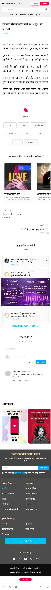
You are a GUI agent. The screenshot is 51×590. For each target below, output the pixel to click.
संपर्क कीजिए (30, 499)
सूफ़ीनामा (29, 524)
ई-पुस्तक (38, 14)
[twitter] (20, 559)
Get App (44, 3)
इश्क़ (23, 125)
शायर (12, 14)
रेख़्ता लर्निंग (30, 529)
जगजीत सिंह (39, 125)
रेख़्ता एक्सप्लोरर (31, 509)
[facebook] (14, 559)
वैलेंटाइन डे (12, 134)
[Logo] (11, 3)
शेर (17, 14)
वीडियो (30, 14)
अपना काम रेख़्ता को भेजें (10, 509)
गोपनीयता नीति (19, 473)
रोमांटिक (31, 142)
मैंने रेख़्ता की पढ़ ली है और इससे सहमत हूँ (25, 473)
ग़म (17, 142)
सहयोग (4, 488)
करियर (28, 504)
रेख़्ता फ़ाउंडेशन (31, 488)
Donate (35, 3)
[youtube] (25, 559)
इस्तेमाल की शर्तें (27, 568)
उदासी (27, 134)
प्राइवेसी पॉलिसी (15, 568)
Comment (41, 362)
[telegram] (37, 559)
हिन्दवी (4, 524)
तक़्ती (4, 499)
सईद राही (5, 33)
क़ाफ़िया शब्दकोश (8, 494)
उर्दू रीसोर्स (5, 504)
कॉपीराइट (37, 568)
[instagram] (31, 559)
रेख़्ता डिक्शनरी (7, 529)
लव (40, 134)
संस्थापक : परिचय (32, 494)
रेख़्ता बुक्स (6, 534)
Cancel (31, 362)
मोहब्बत (10, 125)
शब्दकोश (23, 14)
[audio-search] (46, 9)
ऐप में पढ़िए (25, 579)
